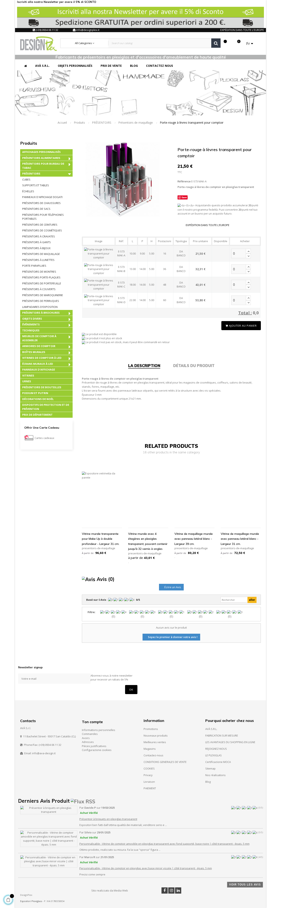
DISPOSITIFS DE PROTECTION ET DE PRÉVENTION (45, 407)
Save (184, 197)
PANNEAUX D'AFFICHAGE (38, 369)
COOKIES (149, 768)
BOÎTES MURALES (33, 352)
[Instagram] (171, 890)
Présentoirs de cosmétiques (42, 230)
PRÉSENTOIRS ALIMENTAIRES (41, 158)
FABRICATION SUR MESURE (221, 735)
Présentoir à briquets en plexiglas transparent (108, 819)
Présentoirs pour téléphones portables (43, 217)
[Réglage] (230, 43)
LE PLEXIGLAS (213, 755)
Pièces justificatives (94, 746)
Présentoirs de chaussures (41, 203)
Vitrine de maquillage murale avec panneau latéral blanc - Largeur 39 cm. (193, 539)
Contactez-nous (153, 755)
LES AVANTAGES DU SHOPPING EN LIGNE (230, 742)
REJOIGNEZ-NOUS (216, 749)
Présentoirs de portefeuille (41, 283)
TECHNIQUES (30, 330)
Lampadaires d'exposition (40, 307)
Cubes (26, 179)
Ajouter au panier (242, 325)
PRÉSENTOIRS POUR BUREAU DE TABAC (43, 166)
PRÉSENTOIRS (31, 173)
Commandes (90, 734)
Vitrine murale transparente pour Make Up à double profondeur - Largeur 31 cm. (100, 539)
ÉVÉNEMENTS (31, 324)
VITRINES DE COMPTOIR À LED (42, 358)
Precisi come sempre (92, 874)
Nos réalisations (215, 775)
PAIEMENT (150, 788)
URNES (26, 381)
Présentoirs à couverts (39, 289)
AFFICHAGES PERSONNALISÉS (41, 152)
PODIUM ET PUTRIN (35, 393)
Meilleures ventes (155, 742)
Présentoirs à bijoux (36, 248)
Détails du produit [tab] (194, 365)
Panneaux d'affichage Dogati (42, 197)
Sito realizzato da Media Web (109, 890)
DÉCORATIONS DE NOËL (38, 399)
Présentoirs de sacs (36, 209)
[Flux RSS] (83, 801)
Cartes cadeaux (44, 438)
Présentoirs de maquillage (41, 254)
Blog (208, 782)
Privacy (148, 775)
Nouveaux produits (156, 735)
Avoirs (86, 738)
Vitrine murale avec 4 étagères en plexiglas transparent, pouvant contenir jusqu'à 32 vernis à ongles (147, 541)
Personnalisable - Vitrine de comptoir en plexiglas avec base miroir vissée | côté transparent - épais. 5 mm (145, 868)
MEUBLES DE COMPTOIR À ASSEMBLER (39, 338)
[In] (178, 890)
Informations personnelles (98, 730)
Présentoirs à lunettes (38, 260)
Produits (28, 143)
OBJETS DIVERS (32, 318)
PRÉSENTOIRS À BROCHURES (41, 312)
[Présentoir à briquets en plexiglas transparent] (48, 810)
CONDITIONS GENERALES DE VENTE (165, 762)
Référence (184, 181)
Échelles (28, 191)
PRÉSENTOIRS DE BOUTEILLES (41, 387)
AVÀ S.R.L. (211, 729)
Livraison (149, 782)
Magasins (150, 749)
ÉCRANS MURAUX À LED (37, 364)
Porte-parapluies (34, 265)
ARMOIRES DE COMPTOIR (38, 346)
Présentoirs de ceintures (39, 224)
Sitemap (210, 768)
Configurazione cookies (96, 750)
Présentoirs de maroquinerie (42, 295)
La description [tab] (144, 365)
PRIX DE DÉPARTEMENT (37, 414)
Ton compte (92, 721)
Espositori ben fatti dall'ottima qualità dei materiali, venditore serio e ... (123, 825)
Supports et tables (35, 185)
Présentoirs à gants (36, 242)
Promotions (151, 729)
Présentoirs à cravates (38, 236)
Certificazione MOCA (218, 762)
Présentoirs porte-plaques (41, 277)
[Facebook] (164, 890)
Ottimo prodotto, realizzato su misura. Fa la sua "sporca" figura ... (119, 850)
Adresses (88, 742)
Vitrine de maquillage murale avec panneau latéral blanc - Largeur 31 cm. (240, 539)
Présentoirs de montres (39, 271)
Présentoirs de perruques (40, 301)
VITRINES (28, 375)
